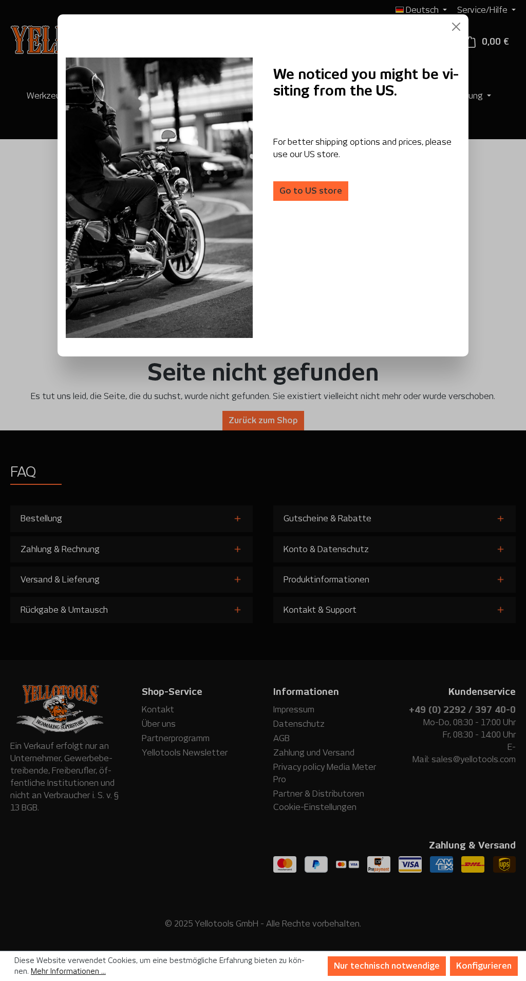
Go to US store (310, 191)
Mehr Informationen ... (68, 971)
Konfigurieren (484, 966)
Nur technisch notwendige (387, 966)
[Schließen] (456, 26)
